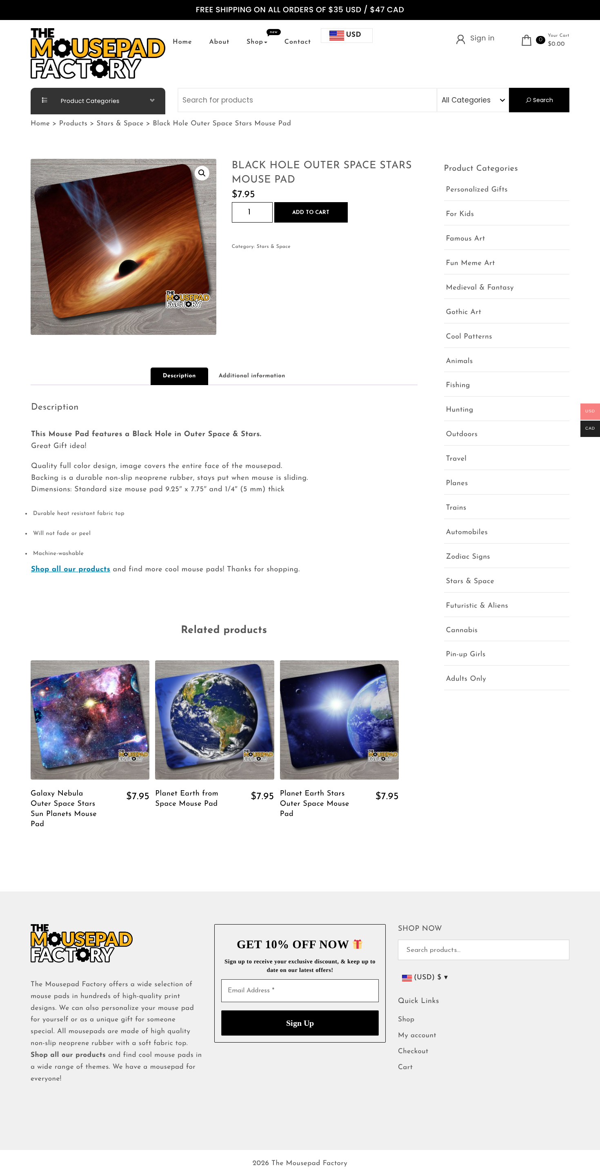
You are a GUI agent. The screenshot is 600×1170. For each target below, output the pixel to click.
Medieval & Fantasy (480, 288)
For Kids (460, 214)
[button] (202, 173)
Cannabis (462, 630)
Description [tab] (179, 376)
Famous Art (465, 239)
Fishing (458, 385)
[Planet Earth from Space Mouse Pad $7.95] (214, 719)
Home (182, 42)
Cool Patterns (469, 337)
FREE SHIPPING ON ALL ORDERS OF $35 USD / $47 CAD (300, 10)
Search (542, 100)
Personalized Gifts (477, 190)
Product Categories (89, 101)
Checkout (413, 1051)
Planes (457, 483)
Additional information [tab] (252, 376)
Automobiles (467, 532)
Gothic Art (464, 312)
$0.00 (556, 44)
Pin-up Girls (466, 654)
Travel (456, 459)
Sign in (482, 38)
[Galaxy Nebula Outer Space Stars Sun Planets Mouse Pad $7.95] (90, 719)
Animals (459, 361)
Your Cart (558, 35)
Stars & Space (274, 246)
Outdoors (462, 434)
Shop (255, 42)
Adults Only (466, 679)
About (219, 42)
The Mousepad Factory (309, 1163)
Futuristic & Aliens (477, 606)
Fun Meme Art (470, 263)
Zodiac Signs (468, 557)
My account (417, 1035)
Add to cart (310, 212)
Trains (456, 508)
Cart (405, 1067)
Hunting (459, 410)
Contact (297, 42)
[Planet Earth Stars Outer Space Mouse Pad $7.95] (339, 719)
